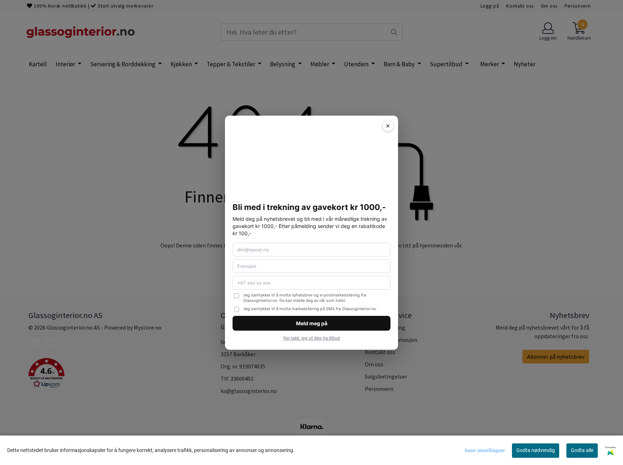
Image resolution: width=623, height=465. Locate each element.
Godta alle (582, 450)
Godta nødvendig (535, 450)
